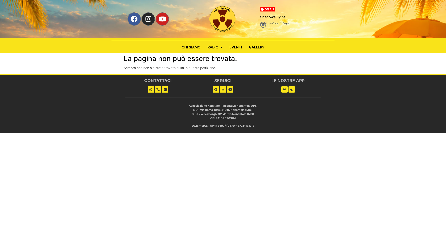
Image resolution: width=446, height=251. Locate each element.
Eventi (235, 47)
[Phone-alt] (158, 89)
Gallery (256, 47)
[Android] (284, 89)
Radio (212, 47)
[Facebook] (134, 19)
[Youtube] (162, 19)
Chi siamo (191, 47)
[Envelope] (165, 89)
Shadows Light (272, 17)
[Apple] (292, 89)
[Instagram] (148, 19)
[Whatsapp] (151, 89)
